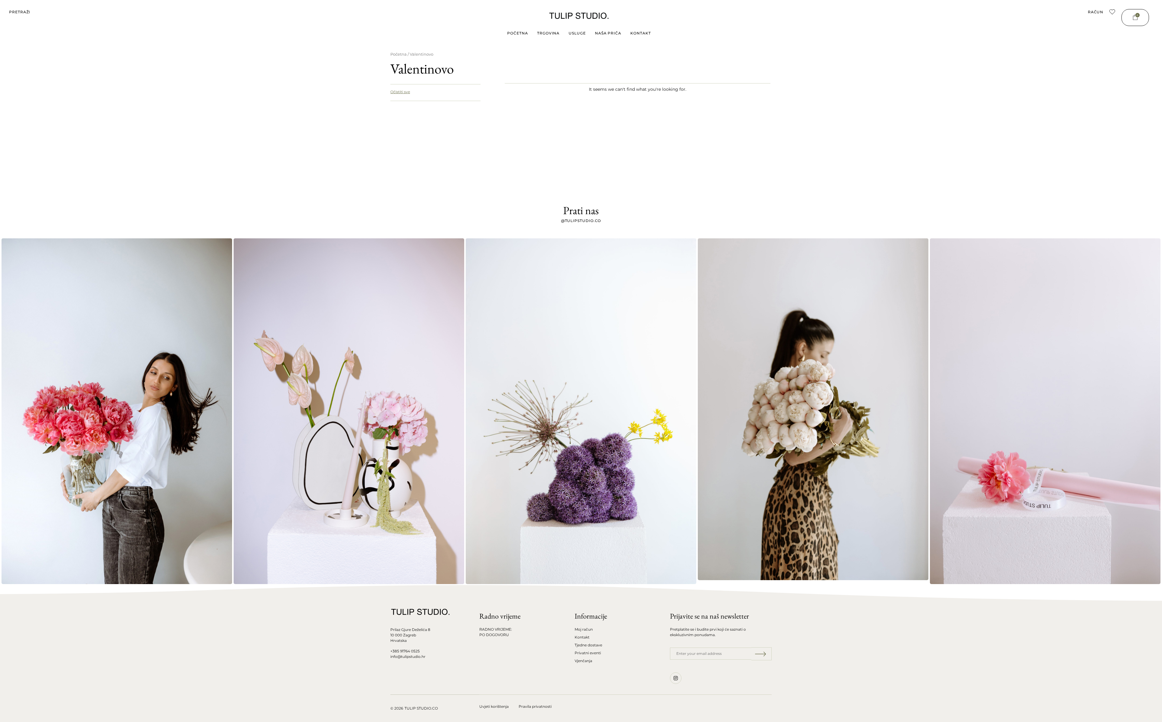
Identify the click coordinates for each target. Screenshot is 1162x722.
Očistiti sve (400, 92)
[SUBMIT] (761, 653)
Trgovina (548, 33)
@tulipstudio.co (581, 220)
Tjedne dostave (588, 645)
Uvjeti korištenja (494, 706)
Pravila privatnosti (535, 706)
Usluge (577, 33)
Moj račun (584, 629)
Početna (517, 33)
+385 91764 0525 (405, 651)
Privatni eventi (588, 653)
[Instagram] (675, 678)
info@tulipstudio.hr (407, 656)
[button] (19, 12)
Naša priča (608, 33)
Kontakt (640, 33)
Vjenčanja (583, 660)
